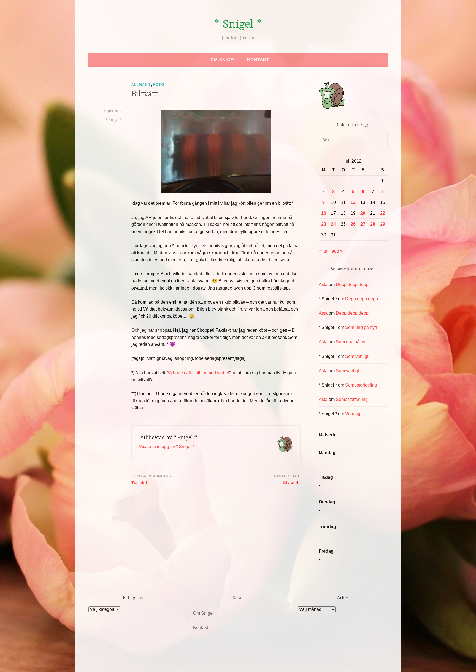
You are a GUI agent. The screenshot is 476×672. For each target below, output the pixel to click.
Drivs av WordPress (197, 662)
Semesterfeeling (361, 385)
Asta (323, 284)
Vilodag (352, 413)
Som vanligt (356, 356)
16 (323, 213)
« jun (323, 251)
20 (362, 213)
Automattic (290, 662)
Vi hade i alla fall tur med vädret (198, 372)
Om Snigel (223, 59)
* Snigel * (238, 24)
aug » (337, 251)
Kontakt (258, 59)
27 (362, 224)
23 (323, 224)
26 (353, 224)
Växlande (287, 479)
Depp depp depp (352, 284)
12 (353, 202)
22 (382, 213)
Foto (158, 84)
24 (333, 224)
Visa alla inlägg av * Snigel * (166, 446)
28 (372, 224)
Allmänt (141, 84)
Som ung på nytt (361, 327)
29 (382, 224)
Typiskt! (151, 479)
